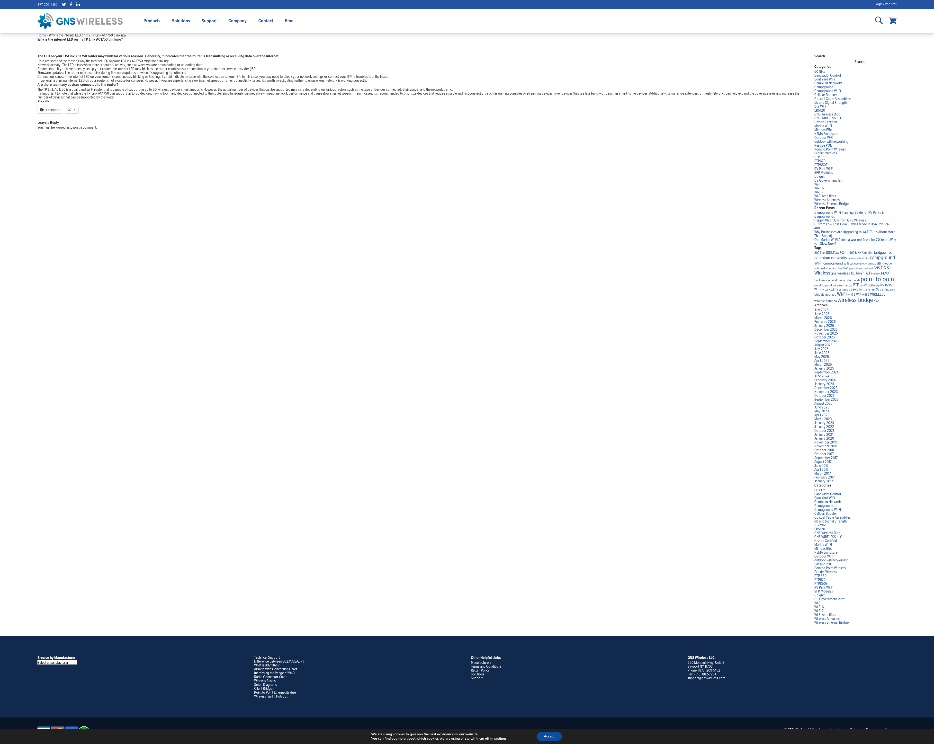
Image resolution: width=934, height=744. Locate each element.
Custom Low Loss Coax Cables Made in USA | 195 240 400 (852, 225)
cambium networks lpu (858, 258)
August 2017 (823, 461)
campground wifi (836, 263)
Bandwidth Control (827, 75)
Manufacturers (481, 662)
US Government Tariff (829, 180)
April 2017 (821, 469)
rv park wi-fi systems (834, 289)
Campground (823, 86)
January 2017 (823, 481)
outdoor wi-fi (851, 280)
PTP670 (820, 160)
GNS (876, 268)
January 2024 (824, 383)
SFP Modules (823, 172)
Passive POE (823, 145)
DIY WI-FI (820, 106)
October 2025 (824, 337)
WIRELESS (878, 294)
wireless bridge (855, 299)
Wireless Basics (265, 680)
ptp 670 (863, 285)
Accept (549, 736)
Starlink (870, 289)
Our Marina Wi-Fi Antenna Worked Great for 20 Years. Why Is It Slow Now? (855, 241)
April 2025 (821, 360)
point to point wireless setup (833, 285)
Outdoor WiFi (823, 137)
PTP (856, 285)
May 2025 (821, 356)
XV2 (876, 300)
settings (500, 738)
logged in (62, 127)
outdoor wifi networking (831, 141)
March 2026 (823, 317)
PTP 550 (820, 156)
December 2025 (826, 329)
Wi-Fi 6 (819, 188)
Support (209, 20)
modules (876, 273)
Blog (289, 20)
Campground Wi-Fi (827, 90)
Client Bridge (263, 688)
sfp (850, 289)
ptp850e (880, 285)
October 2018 (824, 449)
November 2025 (826, 333)
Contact (265, 20)
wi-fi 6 (851, 294)
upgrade (830, 294)
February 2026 (825, 321)
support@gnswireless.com (706, 678)
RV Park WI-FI (824, 168)
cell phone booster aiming (862, 263)
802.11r (844, 252)
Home (41, 35)
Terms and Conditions (486, 666)
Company (237, 20)
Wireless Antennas (827, 199)
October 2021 (824, 430)
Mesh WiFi (864, 273)
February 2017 (824, 477)
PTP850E (820, 164)
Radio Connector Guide (270, 676)
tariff (892, 289)
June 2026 (821, 313)
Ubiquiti (819, 176)
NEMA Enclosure (825, 133)
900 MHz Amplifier (861, 252)
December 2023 (826, 387)
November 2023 (826, 391)
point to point (878, 278)
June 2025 (821, 352)
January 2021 (823, 434)
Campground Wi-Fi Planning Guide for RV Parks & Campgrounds (849, 214)
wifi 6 (865, 294)
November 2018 (825, 446)
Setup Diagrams (265, 684)
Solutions (181, 20)
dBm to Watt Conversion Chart (275, 669)
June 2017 (821, 465)
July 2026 (821, 309)
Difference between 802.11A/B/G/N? (279, 661)
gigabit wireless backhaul (861, 268)
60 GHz (819, 71)
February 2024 (824, 379)
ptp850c (872, 285)
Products (152, 20)
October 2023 (824, 395)
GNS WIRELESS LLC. (828, 118)
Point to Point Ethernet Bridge (275, 692)
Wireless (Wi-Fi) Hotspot (270, 696)
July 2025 (821, 348)
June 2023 (821, 407)
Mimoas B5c (823, 129)
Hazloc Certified (825, 121)
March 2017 (822, 473)
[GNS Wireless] (80, 21)
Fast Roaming (828, 268)
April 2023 (821, 414)
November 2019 (825, 442)
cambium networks (830, 257)
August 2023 (823, 403)
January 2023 (824, 422)
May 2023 (821, 411)
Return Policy (480, 670)
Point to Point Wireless (830, 149)
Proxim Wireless (825, 153)
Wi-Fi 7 (819, 192)
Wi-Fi (817, 184)
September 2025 (826, 341)
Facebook (71, 4)
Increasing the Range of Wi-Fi (274, 672)
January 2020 (824, 438)
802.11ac (819, 252)
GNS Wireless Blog (827, 114)
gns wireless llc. (843, 273)
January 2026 (824, 325)
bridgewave (883, 252)
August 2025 (823, 344)
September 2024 (826, 372)
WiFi (859, 294)
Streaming (882, 289)
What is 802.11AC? (266, 665)
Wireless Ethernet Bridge (831, 203)
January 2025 (824, 368)
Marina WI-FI (823, 125)
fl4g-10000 (843, 268)
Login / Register (885, 4)
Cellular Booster (825, 94)
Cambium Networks (828, 83)
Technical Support (267, 657)
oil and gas (835, 280)
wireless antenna (825, 300)
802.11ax (832, 252)
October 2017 (824, 453)
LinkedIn (78, 4)
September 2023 (826, 399)
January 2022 (824, 426)
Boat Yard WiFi (824, 79)
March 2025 (823, 364)
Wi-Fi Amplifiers (825, 195)
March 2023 (823, 418)
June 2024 (821, 376)
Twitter (64, 4)
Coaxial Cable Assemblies (832, 98)
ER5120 (819, 110)
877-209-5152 (47, 4)
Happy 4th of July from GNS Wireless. (840, 220)
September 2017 (826, 457)
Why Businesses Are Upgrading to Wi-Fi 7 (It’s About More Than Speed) (854, 233)
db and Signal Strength (830, 102)
